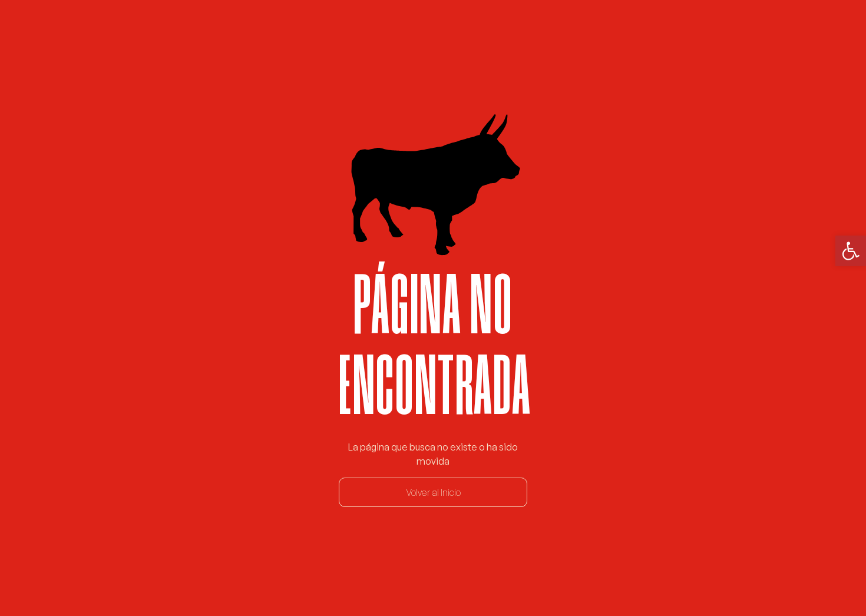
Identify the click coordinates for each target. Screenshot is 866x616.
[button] (850, 251)
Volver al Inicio (433, 492)
